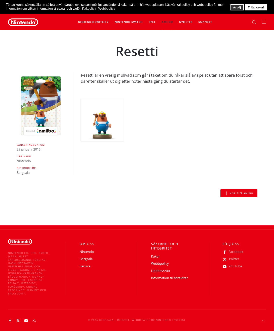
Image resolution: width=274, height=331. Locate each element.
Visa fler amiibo (241, 193)
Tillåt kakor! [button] (256, 7)
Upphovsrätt (160, 271)
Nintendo (87, 252)
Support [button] (205, 22)
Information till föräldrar (169, 278)
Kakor (155, 256)
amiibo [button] (167, 22)
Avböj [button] (237, 7)
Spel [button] (152, 22)
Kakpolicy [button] (89, 8)
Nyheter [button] (186, 22)
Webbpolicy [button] (106, 8)
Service (85, 266)
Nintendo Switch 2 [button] (93, 22)
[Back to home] (23, 22)
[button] (129, 22)
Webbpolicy (160, 263)
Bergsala (86, 259)
